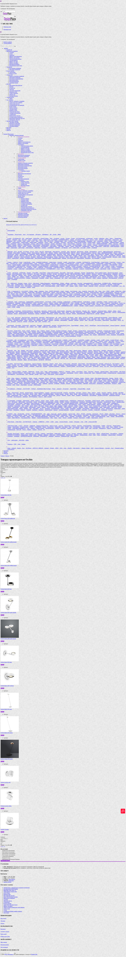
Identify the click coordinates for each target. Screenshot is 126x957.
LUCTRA (79, 345)
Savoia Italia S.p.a (118, 400)
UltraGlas (34, 421)
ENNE (87, 284)
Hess (62, 312)
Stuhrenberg (15, 410)
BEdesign (23, 253)
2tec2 (24, 234)
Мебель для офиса (25, 149)
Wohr (94, 435)
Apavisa (32, 243)
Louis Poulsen (26, 345)
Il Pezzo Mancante (112, 317)
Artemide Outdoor (114, 245)
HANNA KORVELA (27, 311)
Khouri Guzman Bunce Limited (35, 333)
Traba (107, 416)
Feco (103, 291)
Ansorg (98, 242)
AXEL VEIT (75, 247)
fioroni (72, 292)
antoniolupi (13, 243)
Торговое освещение (23, 215)
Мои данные (4, 942)
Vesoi (69, 427)
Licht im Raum (26, 342)
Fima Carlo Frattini (60, 292)
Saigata (42, 400)
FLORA (122, 292)
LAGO (74, 340)
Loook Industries (10, 345)
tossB (92, 416)
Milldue (13, 355)
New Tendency (115, 363)
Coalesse (107, 266)
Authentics (57, 247)
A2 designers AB (16, 238)
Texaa (29, 415)
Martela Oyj (111, 352)
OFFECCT (61, 371)
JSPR (39, 326)
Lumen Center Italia (91, 345)
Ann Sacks (63, 242)
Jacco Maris (17, 325)
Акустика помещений (23, 178)
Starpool (43, 407)
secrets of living (10, 403)
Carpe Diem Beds (95, 262)
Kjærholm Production (101, 333)
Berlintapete (31, 254)
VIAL (103, 427)
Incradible (93, 319)
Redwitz (83, 392)
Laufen (32, 341)
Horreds (55, 313)
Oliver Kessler (27, 373)
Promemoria (99, 383)
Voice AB (18, 429)
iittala (76, 317)
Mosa (28, 358)
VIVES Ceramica (115, 428)
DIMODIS (48, 276)
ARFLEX (121, 243)
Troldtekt (69, 417)
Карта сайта (3, 934)
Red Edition (71, 392)
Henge (119, 311)
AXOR (88, 247)
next (17, 365)
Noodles (25, 366)
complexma (40, 267)
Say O (8, 402)
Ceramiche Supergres (72, 264)
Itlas (35, 321)
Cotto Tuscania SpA (40, 268)
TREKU (33, 417)
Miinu (101, 354)
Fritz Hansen (71, 296)
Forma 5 (70, 293)
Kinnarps (55, 333)
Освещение (21, 153)
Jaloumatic (39, 325)
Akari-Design (107, 239)
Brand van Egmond (24, 257)
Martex (117, 352)
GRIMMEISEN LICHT (66, 305)
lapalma (14, 341)
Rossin (68, 395)
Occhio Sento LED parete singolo (8, 612)
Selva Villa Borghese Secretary (11, 897)
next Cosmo (6, 912)
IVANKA (44, 321)
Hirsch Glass (78, 312)
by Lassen (103, 258)
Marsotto (105, 352)
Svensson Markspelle (63, 410)
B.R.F (36, 251)
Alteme (105, 241)
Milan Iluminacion (112, 354)
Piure (85, 381)
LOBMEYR (88, 344)
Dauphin (82, 272)
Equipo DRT (116, 284)
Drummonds (56, 278)
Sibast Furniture (46, 404)
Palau (12, 378)
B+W (15, 251)
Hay (88, 311)
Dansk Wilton (42, 272)
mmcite (91, 355)
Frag (91, 295)
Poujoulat (50, 383)
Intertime (75, 320)
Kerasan (113, 332)
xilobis (26, 440)
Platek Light (19, 382)
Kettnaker (9, 333)
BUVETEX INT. (71, 258)
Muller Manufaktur (88, 358)
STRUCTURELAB (95, 408)
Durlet (94, 278)
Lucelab (54, 345)
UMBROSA (40, 421)
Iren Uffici (91, 320)
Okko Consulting (113, 371)
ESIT (66, 286)
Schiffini (61, 402)
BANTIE (63, 251)
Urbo (81, 421)
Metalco (66, 354)
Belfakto (50, 253)
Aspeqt (71, 246)
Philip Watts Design (11, 381)
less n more (111, 341)
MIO (50, 355)
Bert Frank (59, 254)
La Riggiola (44, 340)
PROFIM (85, 383)
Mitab (87, 355)
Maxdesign (89, 353)
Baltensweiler (47, 251)
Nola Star (115, 365)
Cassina (76, 263)
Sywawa (110, 410)
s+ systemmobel (10, 400)
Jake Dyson (32, 325)
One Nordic (62, 373)
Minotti (36, 355)
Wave (68, 433)
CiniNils (72, 266)
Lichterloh (33, 342)
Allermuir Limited (58, 241)
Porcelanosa (34, 383)
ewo (120, 286)
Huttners (102, 313)
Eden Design (35, 283)
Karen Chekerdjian (91, 330)
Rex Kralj (18, 394)
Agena (40, 239)
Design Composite (36, 275)
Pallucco (17, 378)
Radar (8, 392)
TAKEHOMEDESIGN (36, 413)
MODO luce (36, 357)
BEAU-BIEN (16, 253)
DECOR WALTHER (74, 274)
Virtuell (68, 428)
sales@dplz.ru (12, 879)
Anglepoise (40, 242)
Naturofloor (44, 363)
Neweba (13, 365)
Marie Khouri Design (81, 352)
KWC (62, 336)
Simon (84, 404)
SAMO (51, 400)
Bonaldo (74, 255)
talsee (48, 413)
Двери (19, 188)
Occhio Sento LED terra (6, 709)
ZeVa (60, 448)
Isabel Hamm (112, 320)
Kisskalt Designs (82, 333)
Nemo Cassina (66, 363)
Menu (36, 354)
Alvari (110, 241)
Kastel (29, 332)
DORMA (121, 276)
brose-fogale (61, 257)
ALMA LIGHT (71, 241)
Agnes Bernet (46, 239)
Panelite (34, 378)
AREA (109, 243)
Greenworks (47, 305)
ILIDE (120, 317)
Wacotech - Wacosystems (12, 433)
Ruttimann (25, 396)
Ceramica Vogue (62, 264)
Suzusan (55, 410)
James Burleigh (46, 325)
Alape (23, 241)
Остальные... (21, 144)
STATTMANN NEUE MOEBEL (54, 407)
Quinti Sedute (72, 388)
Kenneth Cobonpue (88, 332)
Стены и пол (21, 161)
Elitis (12, 284)
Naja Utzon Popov (18, 363)
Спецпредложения (18, 135)
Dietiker (42, 276)
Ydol (18, 444)
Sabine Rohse (25, 400)
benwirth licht (10, 254)
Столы (19, 139)
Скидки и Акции (5, 931)
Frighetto (65, 296)
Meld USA (17, 354)
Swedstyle (77, 410)
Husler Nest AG (90, 313)
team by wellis (71, 413)
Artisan (23, 246)
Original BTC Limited (100, 373)
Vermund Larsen (23, 427)
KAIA (23, 330)
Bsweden (114, 257)
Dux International (112, 278)
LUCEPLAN (68, 345)
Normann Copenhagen (53, 366)
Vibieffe (115, 427)
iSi (122, 320)
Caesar (20, 262)
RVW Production (32, 396)
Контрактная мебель (26, 151)
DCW (24, 274)
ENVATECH (102, 284)
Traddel (112, 416)
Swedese (71, 410)
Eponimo (109, 284)
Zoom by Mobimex (99, 448)
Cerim (81, 264)
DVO (8, 279)
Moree (112, 357)
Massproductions (24, 353)
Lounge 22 (40, 345)
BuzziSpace (87, 258)
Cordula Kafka (120, 267)
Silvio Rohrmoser (72, 404)
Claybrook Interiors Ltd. (94, 266)
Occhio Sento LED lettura (7, 732)
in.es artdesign (49, 319)
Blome (111, 254)
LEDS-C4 (79, 341)
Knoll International (20, 334)
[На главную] (7, 14)
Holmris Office (107, 312)
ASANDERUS (44, 246)
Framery (100, 295)
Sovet (90, 406)
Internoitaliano (63, 320)
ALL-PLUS (49, 241)
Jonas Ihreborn (21, 326)
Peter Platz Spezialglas (77, 379)
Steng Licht (113, 407)
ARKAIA (19, 245)
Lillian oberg (84, 342)
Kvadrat (57, 336)
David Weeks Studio (16, 274)
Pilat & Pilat (75, 381)
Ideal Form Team (25, 317)
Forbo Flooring (58, 293)
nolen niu (120, 365)
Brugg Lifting (82, 257)
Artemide (94, 245)
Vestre (82, 427)
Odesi (45, 371)
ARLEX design (44, 245)
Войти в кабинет (8, 42)
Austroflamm (50, 247)
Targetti (59, 413)
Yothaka (22, 444)
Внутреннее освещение (24, 155)
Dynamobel (13, 279)
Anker (50, 242)
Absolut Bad (35, 238)
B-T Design (25, 251)
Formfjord (99, 293)
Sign (52, 404)
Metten (85, 354)
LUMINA (105, 345)
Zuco (112, 448)
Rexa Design (25, 394)
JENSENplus (92, 325)
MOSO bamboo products (42, 358)
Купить (2, 497)
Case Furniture (60, 263)
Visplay (76, 428)
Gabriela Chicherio (39, 301)
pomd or (15, 383)
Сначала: (3, 468)
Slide (55, 406)
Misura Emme (81, 355)
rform (35, 394)
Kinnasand (61, 333)
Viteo (86, 428)
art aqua (68, 245)
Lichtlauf (38, 342)
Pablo (8, 378)
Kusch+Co (51, 336)
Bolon (54, 255)
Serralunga (17, 404)
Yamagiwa (9, 444)
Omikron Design (39, 373)
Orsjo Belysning (19, 374)
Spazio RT (103, 406)
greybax (53, 305)
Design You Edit (70, 275)
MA (18, 350)
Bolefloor (43, 255)
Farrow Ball (90, 291)
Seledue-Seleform (83, 403)
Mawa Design (77, 353)
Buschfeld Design (56, 258)
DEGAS (99, 274)
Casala (20, 263)
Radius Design (15, 392)
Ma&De (22, 350)
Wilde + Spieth (32, 435)
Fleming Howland (94, 292)
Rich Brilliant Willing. (48, 394)
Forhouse (65, 293)
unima (56, 421)
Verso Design (50, 427)
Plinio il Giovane (53, 382)
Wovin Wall (72, 436)
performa (36, 379)
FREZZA (43, 296)
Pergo (41, 379)
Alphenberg (89, 241)
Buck (119, 257)
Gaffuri (53, 301)
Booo (84, 255)
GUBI (13, 307)
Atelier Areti (105, 246)
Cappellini (78, 262)
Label (50, 340)
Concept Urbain (47, 267)
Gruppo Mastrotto (108, 305)
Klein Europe (111, 333)
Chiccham (28, 266)
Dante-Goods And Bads (52, 272)
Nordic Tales (38, 366)
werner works (91, 433)
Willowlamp (51, 435)
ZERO (56, 448)
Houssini (68, 313)
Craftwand (75, 268)
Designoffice (108, 275)
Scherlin (56, 402)
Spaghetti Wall (96, 406)
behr (45, 253)
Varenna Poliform (86, 425)
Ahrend (71, 239)
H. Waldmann (17, 311)
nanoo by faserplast (36, 363)
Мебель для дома (25, 148)
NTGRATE (95, 366)
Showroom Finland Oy (36, 404)
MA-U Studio (29, 350)
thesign (43, 415)
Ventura (8, 427)
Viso (72, 428)
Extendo (16, 287)
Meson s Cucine (54, 354)
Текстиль (20, 177)
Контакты (8, 127)
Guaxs (8, 307)
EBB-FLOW (13, 283)
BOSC (105, 255)
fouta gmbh (69, 295)
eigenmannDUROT (87, 283)
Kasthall (33, 332)
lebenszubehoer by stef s (56, 341)
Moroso (23, 358)
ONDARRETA (54, 373)
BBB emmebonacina (107, 251)
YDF (14, 444)
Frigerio (59, 296)
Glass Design (44, 304)
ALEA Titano (7, 893)
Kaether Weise (17, 330)
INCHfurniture (82, 319)
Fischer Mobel (79, 292)
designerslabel (87, 275)
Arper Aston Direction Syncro (10, 904)
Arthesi (121, 245)
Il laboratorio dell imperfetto (100, 317)
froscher (77, 296)
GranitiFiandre (112, 304)
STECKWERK (67, 407)
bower (123, 255)
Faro (79, 291)
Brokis (55, 257)
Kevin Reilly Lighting (18, 333)
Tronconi (75, 417)
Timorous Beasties (112, 415)
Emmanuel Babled (60, 284)
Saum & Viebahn (109, 400)
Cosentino (9, 268)
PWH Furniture (37, 384)
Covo (58, 268)
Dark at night (69, 272)
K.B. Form (9, 330)
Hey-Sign (72, 312)
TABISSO (9, 413)
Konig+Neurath (78, 334)
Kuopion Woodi (32, 336)
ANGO (45, 242)
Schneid (66, 402)
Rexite (31, 394)
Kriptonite (113, 334)
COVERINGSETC (50, 268)
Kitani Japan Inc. (91, 333)
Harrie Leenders (60, 311)
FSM (85, 296)
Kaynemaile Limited (57, 332)
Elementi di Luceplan (116, 283)
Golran (93, 304)
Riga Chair (91, 394)
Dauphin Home (89, 272)
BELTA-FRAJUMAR (64, 253)
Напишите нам (7, 29)
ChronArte (62, 266)
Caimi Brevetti (26, 262)
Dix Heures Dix (73, 276)
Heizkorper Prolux (102, 311)
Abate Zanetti (28, 238)
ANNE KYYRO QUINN (79, 242)
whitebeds (120, 433)
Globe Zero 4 (65, 304)
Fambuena (41, 291)
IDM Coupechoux (49, 317)
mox (66, 358)
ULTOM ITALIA (26, 421)
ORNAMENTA (10, 374)
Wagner (22, 433)
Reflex (98, 392)
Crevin (96, 268)
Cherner (119, 264)
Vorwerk (39, 429)
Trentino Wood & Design (42, 417)
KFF (25, 333)
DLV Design (84, 276)
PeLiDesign (24, 379)
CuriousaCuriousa (115, 268)
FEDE (107, 291)
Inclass (88, 319)
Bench (78, 253)
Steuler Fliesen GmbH (12, 408)
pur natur (29, 384)
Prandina (62, 383)
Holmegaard (99, 312)
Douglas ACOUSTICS (19, 278)
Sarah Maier (87, 400)
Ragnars (21, 392)
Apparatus (46, 243)
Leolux (105, 341)
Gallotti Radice (66, 301)
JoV (35, 326)
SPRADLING (32, 407)
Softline (75, 406)
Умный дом (24, 184)
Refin (88, 392)
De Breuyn (29, 274)
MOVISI (62, 358)
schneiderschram (73, 402)
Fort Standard (36, 295)
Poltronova (9, 383)
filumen (52, 292)
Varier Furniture (96, 425)
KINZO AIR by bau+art (71, 333)
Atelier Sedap (13, 247)
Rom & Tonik (51, 395)
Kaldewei (33, 330)
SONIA (85, 406)
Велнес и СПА (21, 160)
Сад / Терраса (21, 189)
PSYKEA (114, 383)
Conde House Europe (77, 267)
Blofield (106, 254)
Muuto (24, 359)
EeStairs (61, 283)
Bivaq (92, 254)
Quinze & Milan (81, 388)
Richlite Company (59, 394)
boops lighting (90, 255)
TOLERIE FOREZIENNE (41, 416)
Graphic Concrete (11, 305)
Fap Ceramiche (73, 291)
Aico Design (77, 239)
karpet (20, 332)
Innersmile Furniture (17, 320)
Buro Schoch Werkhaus (40, 258)
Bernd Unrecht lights (40, 254)
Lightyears (71, 342)
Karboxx (74, 330)
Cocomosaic (118, 266)
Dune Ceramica (72, 278)
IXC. (49, 321)
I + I (8, 317)
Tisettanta (120, 415)
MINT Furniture (43, 355)
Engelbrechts (81, 284)
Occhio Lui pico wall (5, 782)
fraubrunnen (106, 295)
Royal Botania (92, 395)
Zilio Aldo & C (76, 448)
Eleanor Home (97, 283)
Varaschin (79, 425)
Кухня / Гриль (21, 196)
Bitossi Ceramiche (85, 254)
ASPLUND (77, 246)
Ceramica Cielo (25, 264)
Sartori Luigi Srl (95, 400)
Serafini (103, 403)
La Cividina (29, 340)
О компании (7, 902)
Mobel (96, 355)
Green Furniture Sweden (37, 305)
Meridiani (41, 354)
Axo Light (82, 247)
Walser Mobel (49, 433)
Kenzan (96, 332)
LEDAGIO (66, 341)
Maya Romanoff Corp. (98, 353)
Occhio (37, 371)
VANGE (73, 425)
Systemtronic (103, 410)
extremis (28, 287)
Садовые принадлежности (27, 207)
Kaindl (27, 330)
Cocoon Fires (10, 267)
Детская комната (25, 147)
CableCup (15, 262)
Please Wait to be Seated (29, 382)
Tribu (51, 417)
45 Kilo (54, 234)
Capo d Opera (71, 262)
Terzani (24, 415)
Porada (20, 383)
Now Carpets (88, 366)
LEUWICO (9, 342)
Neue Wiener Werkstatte (91, 363)
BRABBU (9, 257)
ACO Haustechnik (80, 238)
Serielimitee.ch (114, 403)
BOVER (118, 255)
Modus (48, 357)
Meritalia (46, 354)
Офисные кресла (8, 900)
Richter (66, 394)
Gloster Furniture (77, 304)
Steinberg (80, 407)
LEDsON (85, 341)
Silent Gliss (57, 404)
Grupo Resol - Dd (98, 305)
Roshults (63, 395)
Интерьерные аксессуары (27, 152)
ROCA (21, 395)
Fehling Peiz (117, 291)
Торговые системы (22, 213)
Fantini (62, 291)
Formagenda (76, 293)
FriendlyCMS (34, 954)
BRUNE (93, 257)
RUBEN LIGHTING (102, 395)
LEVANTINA (17, 342)
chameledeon (104, 264)
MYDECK (41, 359)
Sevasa (23, 404)
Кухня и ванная (22, 157)
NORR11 (62, 366)
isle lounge (13, 321)
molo (58, 357)
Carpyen (118, 262)
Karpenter (14, 332)
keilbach (64, 332)
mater (40, 353)
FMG (26, 293)
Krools (26, 336)
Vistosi (81, 428)
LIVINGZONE (63, 344)
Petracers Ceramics (106, 379)
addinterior (101, 238)
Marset (100, 352)
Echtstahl (19, 283)
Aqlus (64, 243)
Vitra (89, 428)
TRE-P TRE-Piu (15, 417)
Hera (16, 312)
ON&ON (47, 373)
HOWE (73, 313)
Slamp (51, 406)
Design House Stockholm (48, 275)
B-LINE (19, 251)
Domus (115, 276)
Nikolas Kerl (60, 365)
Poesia (86, 382)
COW (62, 268)
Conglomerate (86, 267)
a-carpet (8, 238)
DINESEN (55, 276)
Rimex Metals (105, 394)
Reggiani (103, 392)
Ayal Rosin (94, 247)
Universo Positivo (63, 421)
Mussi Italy (13, 359)
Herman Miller (45, 312)
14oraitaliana (9, 234)
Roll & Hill (44, 395)
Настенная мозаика (23, 168)
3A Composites (30, 234)
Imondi (43, 319)
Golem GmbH (86, 304)
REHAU (109, 392)
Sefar (57, 403)
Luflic (84, 345)
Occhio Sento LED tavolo (7, 759)
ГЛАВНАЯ (9, 49)
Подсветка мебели (22, 217)
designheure (101, 275)
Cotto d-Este (21, 268)
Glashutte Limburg (35, 304)
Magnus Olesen (77, 350)
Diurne (66, 276)
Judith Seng (44, 326)
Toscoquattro (78, 416)
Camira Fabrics (52, 262)
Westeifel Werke (104, 433)
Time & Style (103, 415)
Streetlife (78, 408)
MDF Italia (116, 353)
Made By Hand (43, 350)
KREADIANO (101, 334)
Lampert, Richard (114, 340)
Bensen (115, 253)
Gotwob (97, 304)
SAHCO (37, 400)
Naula (56, 363)
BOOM (80, 255)
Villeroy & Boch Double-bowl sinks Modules (14, 907)
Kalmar (47, 330)
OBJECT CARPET (16, 371)
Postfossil (44, 383)
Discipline (61, 276)
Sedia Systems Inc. (35, 403)
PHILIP (121, 379)
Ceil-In (8, 264)
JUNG (59, 326)
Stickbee (25, 408)
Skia (22, 406)
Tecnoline (88, 413)
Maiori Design (96, 350)
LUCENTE (60, 345)
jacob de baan (25, 325)
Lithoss (40, 344)
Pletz (37, 382)
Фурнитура (21, 176)
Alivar (40, 241)
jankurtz (81, 325)
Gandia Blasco (86, 301)
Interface (50, 320)
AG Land (23, 239)
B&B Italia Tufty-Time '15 (10, 890)
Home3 (15, 313)
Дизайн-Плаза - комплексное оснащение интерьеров (17, 887)
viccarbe (120, 427)
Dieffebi (26, 276)
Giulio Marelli (114, 303)
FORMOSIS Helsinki (108, 293)
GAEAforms (47, 301)
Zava (22, 448)
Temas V (117, 413)
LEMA (95, 341)
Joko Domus (13, 326)
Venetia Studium (116, 425)
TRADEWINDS (119, 416)
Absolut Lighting (43, 238)
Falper (35, 291)
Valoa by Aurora (52, 425)
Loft (110, 344)
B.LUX (31, 251)
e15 (7, 283)
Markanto (90, 352)
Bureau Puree (15, 258)
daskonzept (76, 272)
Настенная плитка (22, 167)
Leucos (122, 341)
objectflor (24, 371)
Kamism (52, 330)
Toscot (84, 416)
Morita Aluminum (11, 358)
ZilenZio (69, 448)
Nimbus (79, 365)
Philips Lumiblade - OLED (33, 381)
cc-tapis (113, 263)
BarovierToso (79, 251)
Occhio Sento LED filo (6, 495)
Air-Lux (91, 239)
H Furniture (9, 311)
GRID (58, 305)
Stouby (62, 408)
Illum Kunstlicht (15, 319)
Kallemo (42, 330)
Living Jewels (54, 344)
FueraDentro (91, 296)
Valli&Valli (32, 425)
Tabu (14, 413)
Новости (8, 130)
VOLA (23, 429)
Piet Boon (69, 381)
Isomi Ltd (19, 321)
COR (101, 267)
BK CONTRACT (99, 254)
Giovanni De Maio (90, 303)
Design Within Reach (60, 275)
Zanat (8, 448)
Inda (98, 319)
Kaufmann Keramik (46, 332)
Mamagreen (109, 350)
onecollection (69, 373)
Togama (16, 416)
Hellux (114, 311)
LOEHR (99, 344)
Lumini (111, 345)
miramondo (64, 355)
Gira (97, 303)
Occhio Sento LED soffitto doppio (8, 542)
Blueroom (21, 255)
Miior (105, 354)
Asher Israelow (53, 246)
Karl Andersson (120, 330)
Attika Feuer (36, 247)
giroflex (101, 303)
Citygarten (79, 266)
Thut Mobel (85, 415)
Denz (24, 275)
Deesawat (93, 274)
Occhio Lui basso (5, 829)
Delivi (8, 275)
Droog (51, 278)
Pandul (30, 378)
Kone (72, 334)
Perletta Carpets (47, 379)
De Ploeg (49, 274)
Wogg (90, 435)
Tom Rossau (51, 416)
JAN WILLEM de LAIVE (63, 325)
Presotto (67, 383)
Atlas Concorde (29, 247)
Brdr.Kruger (39, 257)
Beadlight (9, 253)
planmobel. (115, 381)
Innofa (25, 320)
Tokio (32, 416)
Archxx (84, 243)
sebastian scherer (120, 402)
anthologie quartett (114, 242)
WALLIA (36, 433)
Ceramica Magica (44, 264)
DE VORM (60, 274)
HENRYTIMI (10, 312)
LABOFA (64, 340)
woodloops (9, 436)
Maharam (84, 350)
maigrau (89, 350)
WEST (98, 433)
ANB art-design (15, 242)
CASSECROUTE (69, 263)
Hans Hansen (36, 311)
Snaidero (59, 406)
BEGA (42, 253)
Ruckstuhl (9, 396)
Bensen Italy (121, 253)
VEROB (30, 427)
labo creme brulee (56, 340)
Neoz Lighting (81, 363)
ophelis (80, 373)
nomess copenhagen (11, 366)
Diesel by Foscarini (35, 276)
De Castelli (36, 274)
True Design (81, 417)
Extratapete (22, 287)
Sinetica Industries (91, 404)
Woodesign (119, 435)
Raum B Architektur (38, 392)
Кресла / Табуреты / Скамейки (25, 190)
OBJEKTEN (30, 371)
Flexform (101, 292)
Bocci (34, 255)
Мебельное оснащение (23, 136)
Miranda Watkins (72, 355)
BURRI (48, 258)
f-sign (8, 291)
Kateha (38, 332)
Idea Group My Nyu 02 (9, 895)
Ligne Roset (77, 342)
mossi (51, 358)
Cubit (108, 268)
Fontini (51, 293)
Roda (25, 395)
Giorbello (76, 303)
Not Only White (79, 366)
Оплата (2, 923)
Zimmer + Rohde (85, 448)
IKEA (80, 317)
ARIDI (8, 245)
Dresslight (41, 278)
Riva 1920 (117, 394)
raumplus (46, 392)
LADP (70, 340)
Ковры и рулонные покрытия (25, 163)
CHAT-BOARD (112, 264)
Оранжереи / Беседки (26, 210)
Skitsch (26, 406)
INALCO (56, 319)
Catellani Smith (99, 263)
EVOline (107, 286)
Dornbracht (9, 278)
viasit (107, 427)
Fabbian (30, 291)
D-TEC (8, 272)
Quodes (88, 388)
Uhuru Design (10, 421)
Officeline (67, 371)
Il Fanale (90, 317)
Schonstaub (99, 402)
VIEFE (8, 428)
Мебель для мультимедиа (24, 142)
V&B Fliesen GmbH (11, 425)
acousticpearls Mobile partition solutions (13, 911)
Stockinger (47, 408)
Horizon (36, 313)
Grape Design (119, 304)
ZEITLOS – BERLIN (37, 448)
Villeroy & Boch (39, 428)
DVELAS (120, 278)
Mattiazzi (65, 353)
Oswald (36, 374)
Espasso (71, 286)
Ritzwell (111, 394)
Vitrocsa (108, 428)
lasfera (27, 341)
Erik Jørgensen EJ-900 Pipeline (11, 889)
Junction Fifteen (52, 326)
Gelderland (17, 303)
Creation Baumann (89, 268)
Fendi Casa (9, 292)
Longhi (121, 344)
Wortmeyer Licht (64, 436)
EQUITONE (10, 286)
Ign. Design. (70, 317)
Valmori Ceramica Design (41, 425)
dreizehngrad (34, 278)
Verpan (43, 427)
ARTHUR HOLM (11, 246)
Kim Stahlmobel (48, 333)
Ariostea (13, 245)
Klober (122, 333)
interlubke (56, 320)
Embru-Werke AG (46, 284)
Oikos (85, 371)
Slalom (46, 406)
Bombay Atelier (67, 255)
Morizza (18, 358)
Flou (16, 293)
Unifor (52, 421)
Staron (38, 407)
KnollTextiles (28, 334)
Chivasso (34, 266)
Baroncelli (73, 251)
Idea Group (17, 317)
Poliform (107, 382)
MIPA (54, 355)
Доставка (3, 921)
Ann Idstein (56, 242)
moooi (98, 357)
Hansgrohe (43, 311)
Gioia (72, 303)
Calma (33, 262)
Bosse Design (111, 255)
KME (13, 334)
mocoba (30, 357)
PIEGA (63, 381)
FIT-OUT (20, 172)
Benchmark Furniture (85, 253)
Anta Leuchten (105, 242)
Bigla (68, 254)
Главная (3, 456)
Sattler (102, 400)
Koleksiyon (41, 334)
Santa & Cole (80, 400)
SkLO (31, 406)
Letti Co (116, 341)
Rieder (75, 394)
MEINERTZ (9, 354)
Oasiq (8, 371)
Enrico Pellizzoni (94, 284)
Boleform (49, 255)
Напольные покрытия (23, 164)
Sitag (111, 404)
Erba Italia (17, 286)
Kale (37, 330)
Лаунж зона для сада (23, 193)
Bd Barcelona (117, 251)
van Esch (60, 425)
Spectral (109, 406)
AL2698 (18, 241)
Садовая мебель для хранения (25, 194)
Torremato (71, 416)
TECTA (100, 413)
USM (85, 421)
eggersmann (73, 283)
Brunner (98, 257)
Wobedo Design (83, 435)
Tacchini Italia (20, 413)
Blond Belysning (118, 254)
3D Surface (37, 234)
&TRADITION (10, 230)
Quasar (53, 388)
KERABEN (107, 332)
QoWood (33, 388)
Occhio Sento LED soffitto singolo (9, 565)
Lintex (21, 344)
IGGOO (63, 317)
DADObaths (21, 272)
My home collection (32, 359)
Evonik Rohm (114, 286)
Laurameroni (37, 341)
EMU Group (69, 284)
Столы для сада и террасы (24, 192)
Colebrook (29, 267)
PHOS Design (57, 381)
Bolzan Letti (59, 255)
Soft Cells (70, 406)
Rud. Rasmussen (17, 396)
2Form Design (18, 234)
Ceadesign (119, 263)
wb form (73, 433)
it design (24, 321)
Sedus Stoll (43, 403)
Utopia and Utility (92, 421)
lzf (28, 346)
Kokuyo (35, 334)
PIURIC (89, 381)
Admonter (14, 239)
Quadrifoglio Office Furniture (43, 388)
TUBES (87, 417)
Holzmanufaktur (121, 312)
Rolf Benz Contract (36, 395)
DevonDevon (121, 275)
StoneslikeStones (54, 408)
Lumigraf (99, 345)
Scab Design (28, 402)
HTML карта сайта (5, 936)
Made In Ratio (52, 350)
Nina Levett (85, 365)
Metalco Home (73, 354)
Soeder (64, 406)
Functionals (98, 296)
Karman (8, 332)
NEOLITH (74, 363)
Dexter (8, 276)
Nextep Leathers (24, 365)
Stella (100, 407)
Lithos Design (34, 344)
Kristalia (8, 336)
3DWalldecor (44, 234)
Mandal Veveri (10, 352)
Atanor (92, 246)
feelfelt (112, 291)
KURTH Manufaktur (42, 336)
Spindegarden (15, 407)
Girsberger (107, 303)
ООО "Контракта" (8, 954)
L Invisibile (9, 340)
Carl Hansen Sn (85, 262)
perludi (54, 379)
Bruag (71, 257)
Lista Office (26, 344)
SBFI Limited (21, 402)
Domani (103, 276)
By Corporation (95, 258)
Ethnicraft (90, 286)
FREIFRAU (36, 296)
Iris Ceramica (97, 320)
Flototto (12, 293)
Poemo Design (80, 382)
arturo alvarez (36, 246)
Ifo (56, 317)
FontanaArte (45, 293)
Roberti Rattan (14, 395)
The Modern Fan (36, 415)
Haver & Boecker (76, 311)
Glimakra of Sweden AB (54, 304)
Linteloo (15, 344)
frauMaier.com (114, 295)
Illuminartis (23, 319)
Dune (65, 278)
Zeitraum (46, 448)
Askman (66, 246)
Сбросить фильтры (5, 860)
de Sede (54, 274)
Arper (64, 245)
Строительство (22, 186)
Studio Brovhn (109, 408)
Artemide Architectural (103, 245)
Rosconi (57, 395)
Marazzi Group (54, 352)
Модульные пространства (24, 173)
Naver (60, 363)
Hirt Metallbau (86, 312)
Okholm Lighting (103, 371)
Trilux (55, 417)
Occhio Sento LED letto (6, 662)
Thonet (70, 415)
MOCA (25, 357)
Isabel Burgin (105, 320)
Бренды (7, 456)
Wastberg (63, 433)
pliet (46, 382)
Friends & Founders (51, 296)
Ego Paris (79, 283)
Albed (28, 241)
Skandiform (9, 406)
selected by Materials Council (70, 403)
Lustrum (115, 345)
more (108, 357)
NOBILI (103, 365)
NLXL (98, 365)
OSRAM (30, 374)
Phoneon (50, 381)
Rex (13, 394)
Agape (29, 239)
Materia (44, 353)
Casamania (40, 263)
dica (17, 276)
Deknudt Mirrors (106, 274)
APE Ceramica (39, 243)
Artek (84, 245)
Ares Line (115, 243)
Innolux (30, 320)
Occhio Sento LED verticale (7, 685)
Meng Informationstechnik (27, 354)
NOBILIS (109, 365)
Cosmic (15, 268)
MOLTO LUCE (71, 357)
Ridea (71, 394)
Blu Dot (15, 255)
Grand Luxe (104, 304)
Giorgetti (82, 303)
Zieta (64, 448)
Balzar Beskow (56, 251)
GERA (34, 303)
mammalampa (117, 350)
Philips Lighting (21, 381)
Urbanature (76, 421)
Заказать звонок (7, 882)
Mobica (100, 355)
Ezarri (33, 287)
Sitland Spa (116, 404)
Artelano (88, 245)
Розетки (20, 175)
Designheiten (94, 275)
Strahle (66, 408)
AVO (70, 247)
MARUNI (12, 353)
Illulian (8, 319)
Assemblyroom (85, 246)
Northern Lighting (70, 366)
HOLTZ (113, 312)
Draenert (27, 278)
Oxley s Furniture (59, 374)
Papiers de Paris (60, 378)
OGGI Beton (79, 371)
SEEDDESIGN (51, 403)
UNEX (47, 421)
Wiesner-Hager (24, 435)
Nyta (12, 367)
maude (70, 353)
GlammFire (14, 304)
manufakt (29, 352)
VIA (90, 427)
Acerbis (72, 238)
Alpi (94, 241)
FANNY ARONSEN (53, 291)
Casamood (47, 263)
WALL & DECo (29, 433)
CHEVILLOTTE (20, 266)
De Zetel (66, 274)
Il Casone (85, 317)
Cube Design (102, 268)
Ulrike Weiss (18, 421)
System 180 (96, 410)
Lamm (98, 340)
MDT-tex (122, 353)
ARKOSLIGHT (27, 245)
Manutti (43, 352)
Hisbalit (93, 312)
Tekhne (106, 413)
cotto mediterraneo (29, 268)
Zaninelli (13, 448)
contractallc (11, 880)
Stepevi (119, 407)
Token (28, 416)
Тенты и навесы (25, 198)
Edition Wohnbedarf (44, 283)
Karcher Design (82, 330)
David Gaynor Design (112, 272)
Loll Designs (115, 344)
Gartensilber (99, 301)
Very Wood (64, 427)
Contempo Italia (95, 267)
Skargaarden (16, 406)
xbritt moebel (14, 440)
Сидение (20, 138)
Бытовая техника (25, 185)
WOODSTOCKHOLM (26, 436)
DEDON (87, 274)
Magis (70, 350)
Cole (24, 267)
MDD (111, 353)
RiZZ (8, 395)
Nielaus (39, 365)
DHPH (13, 276)
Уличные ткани (25, 200)
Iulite (39, 321)
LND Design (81, 344)
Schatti (35, 402)
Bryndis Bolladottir (106, 257)
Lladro (75, 344)
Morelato (117, 357)
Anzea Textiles (26, 243)
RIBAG (39, 394)
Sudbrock (22, 410)
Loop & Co (19, 345)
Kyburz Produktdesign (70, 336)
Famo (46, 291)
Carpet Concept (104, 262)
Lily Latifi (91, 342)
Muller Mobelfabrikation (99, 358)
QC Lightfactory (10, 388)
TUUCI (100, 417)
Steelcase (74, 407)
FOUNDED (49, 295)
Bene (98, 253)
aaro (22, 238)
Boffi (38, 255)
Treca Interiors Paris (25, 417)
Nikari (55, 365)
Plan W (95, 381)
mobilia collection (11, 357)
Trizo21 (64, 417)
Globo (71, 304)
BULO (8, 258)
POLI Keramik (100, 382)
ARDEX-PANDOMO (101, 243)
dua (62, 278)
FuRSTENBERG (106, 296)
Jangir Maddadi (74, 325)
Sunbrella (28, 410)
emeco (53, 284)
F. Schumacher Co (15, 291)
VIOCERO (62, 428)
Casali (35, 263)
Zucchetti (107, 448)
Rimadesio (98, 394)
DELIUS (120, 274)
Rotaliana (78, 395)
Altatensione (99, 241)
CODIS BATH (18, 267)
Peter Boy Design (67, 379)
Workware (57, 436)
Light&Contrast (58, 342)
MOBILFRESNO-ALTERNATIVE (112, 355)
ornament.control (120, 373)
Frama (95, 295)
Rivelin (123, 394)
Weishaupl (79, 433)
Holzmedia (9, 313)
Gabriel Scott (21, 301)
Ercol (22, 286)
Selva (94, 403)
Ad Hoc (95, 238)
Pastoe (91, 378)
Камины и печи (25, 181)
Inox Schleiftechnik (38, 320)
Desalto (29, 275)
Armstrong (59, 245)
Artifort (19, 246)
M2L (14, 350)
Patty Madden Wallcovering (101, 378)
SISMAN (98, 404)
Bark (67, 251)
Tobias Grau (9, 416)
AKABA (100, 239)
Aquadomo (78, 243)
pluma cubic (61, 382)
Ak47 (96, 239)
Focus (30, 293)
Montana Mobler (80, 357)
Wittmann (76, 435)
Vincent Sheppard (49, 428)
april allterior (58, 243)
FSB (82, 296)
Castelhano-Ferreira (90, 263)
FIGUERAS (38, 292)
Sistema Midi (105, 404)
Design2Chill (79, 275)
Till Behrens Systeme (94, 415)
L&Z (15, 340)
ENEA (75, 284)
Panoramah (41, 378)
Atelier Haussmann (114, 246)
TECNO (82, 413)
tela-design (111, 413)
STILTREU (35, 408)
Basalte (86, 251)
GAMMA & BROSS (76, 301)
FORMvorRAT (118, 293)
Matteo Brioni (58, 353)
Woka (98, 435)
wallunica (42, 433)
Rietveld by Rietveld (83, 394)
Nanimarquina (27, 363)
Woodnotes (16, 436)
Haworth (83, 311)
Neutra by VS (107, 363)
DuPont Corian (80, 278)
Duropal (98, 278)
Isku (8, 321)
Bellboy (55, 253)
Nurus (101, 366)
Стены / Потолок (25, 182)
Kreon (108, 334)
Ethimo (85, 286)
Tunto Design (94, 417)
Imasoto (38, 319)
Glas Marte (27, 304)
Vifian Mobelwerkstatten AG (18, 428)
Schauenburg (40, 402)
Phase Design (114, 379)
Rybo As (40, 396)
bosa (101, 255)
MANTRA (23, 352)
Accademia (56, 238)
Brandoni (32, 257)
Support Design (48, 410)
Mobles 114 (19, 357)
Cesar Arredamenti (96, 264)
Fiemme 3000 (30, 292)
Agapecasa (34, 239)
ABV (50, 238)
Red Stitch (78, 392)
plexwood (42, 382)
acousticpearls (89, 238)
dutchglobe (104, 278)
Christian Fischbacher (42, 266)
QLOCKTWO (26, 388)
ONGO (75, 373)
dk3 (79, 276)
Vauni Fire (108, 425)
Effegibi (66, 283)
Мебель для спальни (23, 143)
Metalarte (61, 354)
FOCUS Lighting (37, 293)
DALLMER (34, 272)
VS (43, 429)
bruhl (88, 257)
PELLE (30, 379)
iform (59, 317)
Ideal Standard (34, 317)
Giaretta (55, 303)
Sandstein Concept (63, 400)
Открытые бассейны (26, 202)
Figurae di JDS (46, 292)
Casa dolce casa (13, 263)
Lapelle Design (21, 341)
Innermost (9, 320)
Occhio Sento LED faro (6, 589)
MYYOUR (47, 359)
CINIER (67, 266)
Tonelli (61, 416)
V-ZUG (20, 425)
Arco (93, 243)
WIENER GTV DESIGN (13, 435)
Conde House (67, 267)
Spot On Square (23, 407)
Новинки (11, 135)
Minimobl (31, 355)
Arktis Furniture (36, 245)
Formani (83, 293)
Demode (20, 275)
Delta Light (14, 275)
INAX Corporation (65, 319)
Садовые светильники (26, 204)
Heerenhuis (93, 311)
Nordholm (31, 366)
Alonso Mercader (80, 241)
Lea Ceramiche (46, 341)
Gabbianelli (9, 301)
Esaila (57, 286)
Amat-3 (114, 241)
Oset (26, 374)
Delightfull (114, 274)
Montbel (88, 357)
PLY (66, 382)
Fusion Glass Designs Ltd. (118, 296)
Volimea (28, 429)
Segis (61, 403)
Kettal (118, 332)
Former (88, 293)
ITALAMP (30, 321)
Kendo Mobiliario (78, 332)
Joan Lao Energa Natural (102, 325)
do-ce (99, 276)
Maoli (48, 352)
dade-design (14, 272)
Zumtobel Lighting (119, 448)
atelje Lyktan (20, 247)
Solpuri (80, 406)
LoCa (95, 344)
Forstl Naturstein (27, 295)
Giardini (50, 303)
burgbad (21, 258)
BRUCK (76, 257)
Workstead (50, 436)
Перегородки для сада (26, 206)
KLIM (117, 333)
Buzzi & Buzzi (80, 258)
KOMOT (60, 334)
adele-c (111, 238)
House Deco (61, 313)
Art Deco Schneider (77, 245)
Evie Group (101, 286)
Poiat (90, 382)
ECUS (29, 283)
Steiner (85, 407)
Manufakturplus (36, 352)
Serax (108, 403)
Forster (8, 295)
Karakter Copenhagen (60, 330)
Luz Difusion (23, 346)
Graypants (27, 305)
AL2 (14, 241)
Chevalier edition (10, 266)
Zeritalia (51, 448)
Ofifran (73, 371)
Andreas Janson (24, 242)
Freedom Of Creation (27, 296)
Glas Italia (21, 304)
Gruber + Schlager (89, 305)
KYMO (78, 336)
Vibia (111, 427)
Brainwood (16, 257)
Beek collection (35, 253)
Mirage (58, 355)
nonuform (20, 366)
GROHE (81, 305)
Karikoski (99, 330)
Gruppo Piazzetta (118, 305)
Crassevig (81, 268)
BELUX (72, 253)
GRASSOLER (20, 305)
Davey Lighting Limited (100, 272)
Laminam (92, 340)
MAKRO (103, 350)
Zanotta (18, 448)
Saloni (47, 400)
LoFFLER (105, 344)
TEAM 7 (64, 413)
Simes (79, 404)
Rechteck (65, 392)
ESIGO (62, 286)
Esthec (76, 286)
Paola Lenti (52, 378)
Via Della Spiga (96, 427)
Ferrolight (24, 292)
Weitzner (85, 433)
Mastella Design (33, 353)
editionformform (54, 283)
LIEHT (51, 342)
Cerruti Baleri (86, 264)
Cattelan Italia (107, 263)
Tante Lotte (53, 413)
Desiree (115, 275)
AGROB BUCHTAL (63, 239)
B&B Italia (9, 251)
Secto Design (18, 403)
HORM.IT (43, 313)
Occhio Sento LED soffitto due (8, 518)
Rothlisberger (84, 395)
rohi (28, 395)
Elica (8, 284)
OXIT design (50, 374)
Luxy (18, 346)
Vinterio (56, 428)
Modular (42, 357)
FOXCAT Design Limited (79, 295)
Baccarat (41, 251)
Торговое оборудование (24, 211)
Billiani (72, 254)
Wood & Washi (111, 435)
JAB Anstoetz (10, 325)
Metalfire (80, 354)
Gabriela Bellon (29, 301)
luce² (73, 345)
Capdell (64, 262)
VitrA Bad (95, 428)
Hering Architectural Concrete (25, 312)
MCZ (106, 353)
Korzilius (86, 334)
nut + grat (106, 366)
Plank (104, 381)
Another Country (90, 242)
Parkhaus (76, 378)
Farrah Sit (84, 291)
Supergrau (41, 410)
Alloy (65, 241)
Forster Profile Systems (17, 295)
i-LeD (12, 317)
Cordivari (113, 267)
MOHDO (53, 357)
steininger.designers (93, 407)
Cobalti (112, 266)
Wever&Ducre (113, 433)
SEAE (113, 402)
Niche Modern (33, 365)
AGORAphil (53, 239)
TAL (44, 413)
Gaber (15, 301)
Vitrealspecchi (102, 428)
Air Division (84, 239)
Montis (93, 357)
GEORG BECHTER (26, 303)
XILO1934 (21, 440)
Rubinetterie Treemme (114, 395)
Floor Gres (116, 292)
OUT (40, 374)
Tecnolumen (94, 413)
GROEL (75, 305)
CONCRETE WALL (57, 267)
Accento (67, 238)
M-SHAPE (9, 350)
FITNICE (86, 292)
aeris (19, 239)
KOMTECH (66, 334)
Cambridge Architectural (41, 262)
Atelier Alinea (98, 246)
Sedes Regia (26, 403)
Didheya (21, 276)
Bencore (93, 253)
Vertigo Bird (57, 427)
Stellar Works (106, 407)
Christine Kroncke (53, 266)
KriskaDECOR (120, 334)
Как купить (3, 918)
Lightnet (64, 342)
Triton (59, 417)
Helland (109, 311)
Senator (98, 403)
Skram (35, 406)
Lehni (91, 341)
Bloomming (9, 255)
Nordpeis (44, 366)
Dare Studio (62, 272)
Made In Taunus (60, 350)
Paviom (116, 378)
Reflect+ (93, 392)
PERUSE (59, 379)
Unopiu (70, 421)
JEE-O (86, 325)
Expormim (10, 287)
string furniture (85, 408)
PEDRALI (18, 379)
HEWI (67, 312)
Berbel (16, 254)
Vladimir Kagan (10, 429)
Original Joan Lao (111, 373)
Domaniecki (109, 276)
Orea (93, 373)
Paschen (86, 378)
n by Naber (9, 363)
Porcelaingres (26, 383)
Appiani (52, 243)
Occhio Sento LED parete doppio (8, 638)
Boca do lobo (28, 255)
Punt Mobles (23, 384)
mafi (66, 350)
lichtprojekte (45, 342)
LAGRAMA (80, 340)
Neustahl (100, 363)
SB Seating (14, 402)
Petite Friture (97, 379)
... (3, 477)
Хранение (20, 140)
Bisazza (77, 254)
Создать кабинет (8, 43)
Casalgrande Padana (27, 263)
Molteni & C (63, 357)
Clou (102, 266)
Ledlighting (73, 341)
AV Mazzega (64, 247)
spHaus (8, 407)
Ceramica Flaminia (34, 264)
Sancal (56, 400)
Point (94, 382)
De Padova (43, 274)
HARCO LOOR (51, 311)
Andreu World (32, 242)
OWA (44, 374)
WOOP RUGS (43, 436)
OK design (90, 371)
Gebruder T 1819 (112, 301)
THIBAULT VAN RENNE (53, 415)
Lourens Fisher (48, 345)
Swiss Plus (84, 410)
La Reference (37, 340)
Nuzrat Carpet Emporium (115, 366)
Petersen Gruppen (88, 379)
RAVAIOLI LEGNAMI (56, 392)
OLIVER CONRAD (17, 373)
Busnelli (63, 258)
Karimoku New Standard (109, 330)
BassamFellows (93, 251)
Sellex (90, 403)
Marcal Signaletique (64, 352)
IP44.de (81, 320)
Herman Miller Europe (55, 312)
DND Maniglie (93, 276)
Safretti (32, 400)
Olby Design (121, 371)
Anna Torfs (69, 242)
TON (57, 416)
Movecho (56, 358)
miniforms (25, 355)
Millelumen (19, 355)
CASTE (81, 263)
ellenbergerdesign (18, 284)
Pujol (13, 384)
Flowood (21, 293)
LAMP (102, 340)
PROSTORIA (107, 383)
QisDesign (19, 388)
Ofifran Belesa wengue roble (10, 891)
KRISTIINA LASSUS (17, 336)
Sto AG (41, 408)
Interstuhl (70, 320)
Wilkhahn (45, 435)
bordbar (97, 255)
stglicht (20, 408)
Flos (8, 293)
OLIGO (8, 373)
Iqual (85, 320)
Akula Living (115, 239)
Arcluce (89, 243)
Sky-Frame (41, 406)
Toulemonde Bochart (99, 416)
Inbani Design (74, 319)
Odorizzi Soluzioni (52, 371)
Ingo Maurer (108, 319)
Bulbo (123, 257)
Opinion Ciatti (87, 373)
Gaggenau (59, 301)
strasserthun (72, 408)
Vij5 (27, 428)
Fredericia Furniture (16, 296)
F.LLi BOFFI (24, 291)
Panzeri (46, 378)
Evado (96, 286)
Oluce (33, 373)
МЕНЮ (6, 48)
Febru (99, 291)
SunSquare (34, 410)
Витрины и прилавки (23, 214)
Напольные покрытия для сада (28, 209)
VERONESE (37, 427)
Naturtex (51, 363)
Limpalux (104, 342)
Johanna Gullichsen (114, 325)
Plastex (13, 382)
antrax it (18, 243)
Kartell (24, 332)
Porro (39, 383)
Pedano (12, 379)
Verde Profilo (15, 427)
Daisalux (28, 272)
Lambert (86, 340)
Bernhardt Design (51, 254)
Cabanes (9, 262)
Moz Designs (72, 358)
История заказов (5, 944)
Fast (95, 291)
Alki (44, 241)
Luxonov (13, 346)
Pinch (81, 381)
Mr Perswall (79, 358)
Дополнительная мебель (27, 146)
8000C (59, 234)
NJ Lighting (92, 365)
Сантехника (21, 159)
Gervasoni (40, 303)
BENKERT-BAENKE (106, 253)
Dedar (83, 274)
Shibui (27, 404)
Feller (123, 291)
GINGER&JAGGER (63, 303)
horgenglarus (30, 313)
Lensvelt (100, 341)
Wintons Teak (69, 435)
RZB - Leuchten (47, 396)
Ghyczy (45, 303)
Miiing (96, 354)
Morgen (122, 357)
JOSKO (31, 326)
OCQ (41, 371)
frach (87, 295)
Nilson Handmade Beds (70, 365)
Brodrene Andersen (48, 257)
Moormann (103, 357)
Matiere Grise (51, 353)
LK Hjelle (70, 344)
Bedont (28, 253)
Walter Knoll (56, 433)
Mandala (17, 352)
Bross (67, 257)
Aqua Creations (70, 243)
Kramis (94, 334)
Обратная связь (7, 26)
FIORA (67, 292)
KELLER (71, 332)
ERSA (42, 286)
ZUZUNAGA (10, 449)
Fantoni (66, 291)
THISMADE (63, 415)
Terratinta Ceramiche (16, 415)
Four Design (61, 295)
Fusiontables (9, 297)
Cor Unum (107, 267)
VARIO (102, 425)
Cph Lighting (68, 268)
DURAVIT (88, 278)
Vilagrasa (32, 428)
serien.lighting (10, 404)
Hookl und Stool (22, 313)
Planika (100, 381)
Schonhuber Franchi (90, 402)
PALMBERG (23, 378)
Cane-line (59, 262)
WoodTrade (35, 436)
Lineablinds (9, 344)
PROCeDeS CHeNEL (76, 383)
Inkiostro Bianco (116, 319)
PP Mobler (56, 383)
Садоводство (24, 205)
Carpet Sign (112, 262)
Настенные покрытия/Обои (25, 165)
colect (34, 267)
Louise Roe (33, 345)
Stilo (30, 408)
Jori (27, 326)
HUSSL (96, 313)
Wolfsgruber (103, 435)
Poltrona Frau (114, 382)
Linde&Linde (110, 342)
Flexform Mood (109, 292)
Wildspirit (39, 435)
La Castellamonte (21, 340)
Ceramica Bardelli (16, 264)
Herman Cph (37, 312)
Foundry (55, 295)
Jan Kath (53, 325)
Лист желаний (4, 947)
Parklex (81, 378)
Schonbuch (81, 402)
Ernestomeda (36, 286)
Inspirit (45, 320)
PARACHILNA (69, 378)
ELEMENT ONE (106, 283)
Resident (114, 392)
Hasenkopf (68, 311)
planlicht (109, 381)
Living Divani (46, 344)
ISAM (119, 320)
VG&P (86, 427)
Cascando (53, 263)
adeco (106, 238)
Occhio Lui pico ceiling (6, 806)
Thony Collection (77, 415)
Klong (8, 334)
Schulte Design (107, 402)
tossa (88, 416)
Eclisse (25, 283)
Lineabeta (117, 342)
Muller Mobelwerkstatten (112, 358)
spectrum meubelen (117, 406)
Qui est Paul (65, 388)
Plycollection (72, 382)
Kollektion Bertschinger (51, 334)
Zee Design (28, 448)
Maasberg (36, 350)
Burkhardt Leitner (29, 258)
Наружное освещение (23, 156)
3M (50, 234)
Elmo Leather (27, 284)
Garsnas (92, 301)
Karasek (69, 330)
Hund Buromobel (80, 313)
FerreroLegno (17, 292)
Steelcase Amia (7, 894)
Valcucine (25, 425)
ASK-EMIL (60, 246)
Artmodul (29, 246)
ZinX (91, 448)
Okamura (96, 371)
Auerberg (43, 247)
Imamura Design (31, 319)
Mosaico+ (33, 358)
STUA (102, 408)
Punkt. (17, 384)
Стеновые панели (25, 171)
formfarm (93, 293)
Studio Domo (117, 408)
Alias (36, 241)
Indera (102, 319)
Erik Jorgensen (28, 286)
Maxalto (83, 353)
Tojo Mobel (22, 416)
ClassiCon (85, 266)
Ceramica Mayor (53, 264)
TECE (77, 413)
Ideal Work (41, 317)
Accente (61, 238)
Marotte (95, 352)
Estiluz (80, 286)
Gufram (17, 307)
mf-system (91, 354)
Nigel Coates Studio (47, 365)
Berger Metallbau (23, 254)
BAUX (99, 251)
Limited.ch (98, 342)
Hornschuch (49, 313)
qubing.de (58, 388)
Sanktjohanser (72, 400)
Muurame (19, 359)
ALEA (32, 241)
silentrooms (64, 404)
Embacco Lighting (36, 284)
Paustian (110, 378)
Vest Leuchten (75, 427)
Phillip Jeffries (44, 381)
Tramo (8, 417)
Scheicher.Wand (49, 402)
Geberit (105, 301)
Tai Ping (27, 413)
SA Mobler (18, 400)
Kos (90, 334)
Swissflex (90, 410)
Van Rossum (66, 425)
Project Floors (92, 383)
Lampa (107, 340)
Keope (101, 332)
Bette (64, 254)
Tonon (66, 416)
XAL (8, 440)
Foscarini (42, 295)
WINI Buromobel (60, 435)
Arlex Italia (52, 245)
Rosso (73, 395)
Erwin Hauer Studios (49, 286)
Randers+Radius (28, 392)
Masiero (17, 353)
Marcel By (72, 352)
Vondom (33, 429)
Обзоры (8, 129)
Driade (46, 278)
